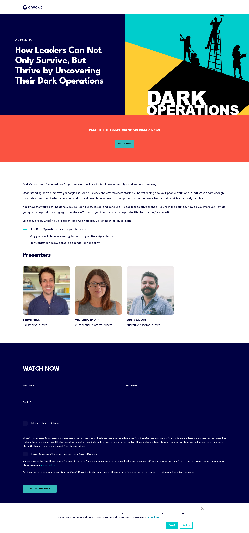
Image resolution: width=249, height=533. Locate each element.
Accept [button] (172, 525)
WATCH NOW (124, 144)
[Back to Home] (32, 7)
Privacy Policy (48, 465)
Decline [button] (186, 525)
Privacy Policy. (153, 517)
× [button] (202, 509)
